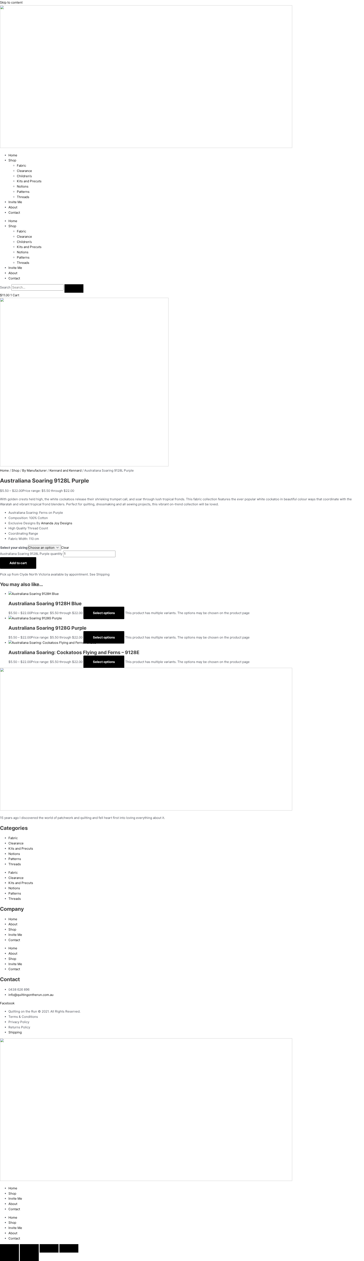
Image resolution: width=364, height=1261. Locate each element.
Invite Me (15, 202)
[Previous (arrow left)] (9, 1257)
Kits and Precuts (29, 181)
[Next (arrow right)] (29, 1257)
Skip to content (11, 2)
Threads (23, 197)
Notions (22, 186)
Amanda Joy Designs (56, 523)
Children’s (24, 176)
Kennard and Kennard (66, 470)
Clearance (24, 171)
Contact (14, 213)
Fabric (21, 166)
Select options (104, 613)
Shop (12, 160)
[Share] (49, 1248)
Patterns (23, 192)
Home (12, 155)
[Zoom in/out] (9, 1248)
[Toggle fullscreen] (29, 1248)
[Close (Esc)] (68, 1248)
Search (5, 287)
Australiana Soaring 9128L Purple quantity (31, 554)
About (12, 207)
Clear (65, 548)
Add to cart (18, 563)
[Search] (73, 288)
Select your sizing (14, 548)
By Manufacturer (34, 470)
